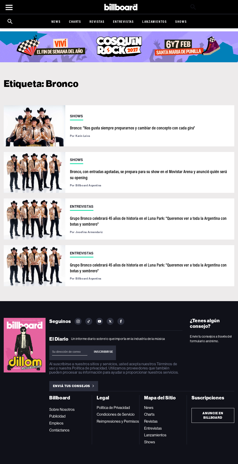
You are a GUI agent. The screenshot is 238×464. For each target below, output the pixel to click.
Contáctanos (59, 430)
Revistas (96, 21)
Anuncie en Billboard (212, 415)
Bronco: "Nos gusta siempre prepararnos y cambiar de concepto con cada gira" (132, 128)
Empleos (56, 423)
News (55, 21)
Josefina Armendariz (89, 232)
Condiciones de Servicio (116, 414)
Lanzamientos (154, 21)
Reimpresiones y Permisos (118, 421)
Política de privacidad (89, 368)
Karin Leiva (83, 136)
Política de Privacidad (113, 407)
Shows (181, 21)
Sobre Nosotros (62, 409)
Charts (75, 21)
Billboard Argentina (88, 185)
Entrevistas (123, 21)
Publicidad (57, 416)
